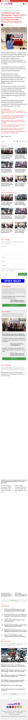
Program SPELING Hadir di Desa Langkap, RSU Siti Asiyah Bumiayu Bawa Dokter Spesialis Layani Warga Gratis (14, 112)
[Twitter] (10, 707)
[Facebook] (7, 707)
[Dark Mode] (24, 4)
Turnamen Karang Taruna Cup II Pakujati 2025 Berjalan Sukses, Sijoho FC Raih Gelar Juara (6, 595)
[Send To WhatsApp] (26, 141)
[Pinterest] (13, 707)
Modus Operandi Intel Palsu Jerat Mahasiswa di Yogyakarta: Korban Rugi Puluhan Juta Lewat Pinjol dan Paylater (13, 121)
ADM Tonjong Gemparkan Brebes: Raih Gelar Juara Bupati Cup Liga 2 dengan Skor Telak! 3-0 (21, 595)
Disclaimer (23, 711)
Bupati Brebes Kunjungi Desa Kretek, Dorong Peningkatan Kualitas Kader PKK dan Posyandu (15, 630)
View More (13, 305)
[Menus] (2, 4)
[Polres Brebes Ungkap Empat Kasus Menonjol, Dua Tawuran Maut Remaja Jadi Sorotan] (21, 164)
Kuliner (10, 10)
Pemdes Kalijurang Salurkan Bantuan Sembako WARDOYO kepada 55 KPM (17, 301)
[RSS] (21, 707)
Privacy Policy (16, 711)
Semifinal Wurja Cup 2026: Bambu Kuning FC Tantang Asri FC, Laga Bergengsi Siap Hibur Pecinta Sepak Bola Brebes (14, 481)
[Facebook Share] (14, 141)
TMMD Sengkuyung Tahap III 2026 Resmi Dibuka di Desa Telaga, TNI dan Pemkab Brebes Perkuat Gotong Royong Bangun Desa (13, 117)
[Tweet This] (17, 141)
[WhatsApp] (18, 707)
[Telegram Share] (23, 141)
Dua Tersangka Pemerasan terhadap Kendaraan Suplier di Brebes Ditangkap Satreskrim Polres (13, 681)
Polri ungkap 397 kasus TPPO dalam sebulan (11, 685)
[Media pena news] (8, 4)
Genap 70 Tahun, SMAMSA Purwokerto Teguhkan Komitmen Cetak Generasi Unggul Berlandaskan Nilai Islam (14, 636)
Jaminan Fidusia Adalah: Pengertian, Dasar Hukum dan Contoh (14, 620)
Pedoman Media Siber (10, 712)
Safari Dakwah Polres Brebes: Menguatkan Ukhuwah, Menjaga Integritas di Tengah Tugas (13, 132)
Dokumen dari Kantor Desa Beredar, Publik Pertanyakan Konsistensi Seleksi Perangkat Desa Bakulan (14, 610)
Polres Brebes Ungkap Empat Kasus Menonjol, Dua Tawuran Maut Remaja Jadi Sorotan (13, 125)
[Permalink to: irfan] (2, 24)
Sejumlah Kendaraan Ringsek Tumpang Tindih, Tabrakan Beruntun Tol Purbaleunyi (15, 625)
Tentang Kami (20, 712)
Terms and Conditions (14, 714)
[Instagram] (15, 707)
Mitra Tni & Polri (16, 10)
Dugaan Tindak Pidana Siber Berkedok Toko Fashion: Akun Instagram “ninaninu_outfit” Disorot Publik (17, 354)
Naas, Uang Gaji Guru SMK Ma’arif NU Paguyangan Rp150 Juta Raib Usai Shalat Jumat (13, 676)
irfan (5, 24)
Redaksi (4, 711)
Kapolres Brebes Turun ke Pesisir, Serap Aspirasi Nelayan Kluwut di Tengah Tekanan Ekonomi (12, 129)
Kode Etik (9, 711)
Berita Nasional (4, 10)
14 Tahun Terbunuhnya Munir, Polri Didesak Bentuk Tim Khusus (13, 690)
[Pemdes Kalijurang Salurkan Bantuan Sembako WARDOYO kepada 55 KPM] (14, 297)
